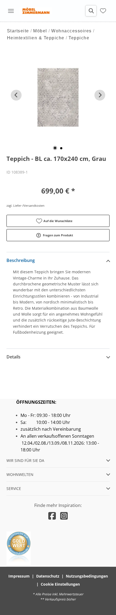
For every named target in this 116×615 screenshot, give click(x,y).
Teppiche (79, 38)
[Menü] (10, 10)
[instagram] (64, 515)
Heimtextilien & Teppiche (35, 38)
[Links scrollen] (16, 95)
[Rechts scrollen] (99, 95)
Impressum (19, 576)
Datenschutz (47, 576)
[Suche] (91, 10)
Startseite (18, 31)
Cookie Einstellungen (60, 584)
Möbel (40, 31)
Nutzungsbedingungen (87, 576)
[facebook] (52, 515)
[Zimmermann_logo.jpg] (35, 11)
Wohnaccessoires (71, 31)
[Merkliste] (103, 10)
